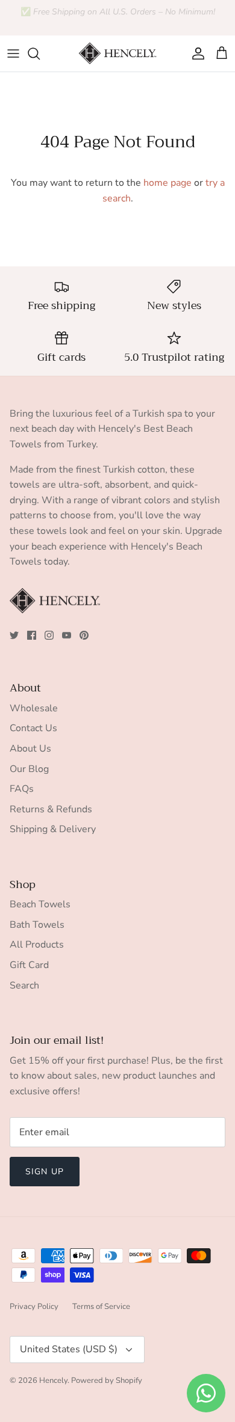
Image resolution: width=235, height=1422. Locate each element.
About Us (30, 748)
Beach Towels (40, 904)
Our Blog (29, 769)
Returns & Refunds (51, 809)
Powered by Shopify (106, 1380)
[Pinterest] (84, 635)
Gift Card (29, 965)
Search (24, 985)
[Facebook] (31, 635)
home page (167, 182)
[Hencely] (117, 53)
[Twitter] (14, 635)
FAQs (22, 788)
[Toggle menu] (13, 53)
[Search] (40, 53)
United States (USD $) (69, 1349)
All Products (37, 944)
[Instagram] (49, 635)
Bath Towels (37, 924)
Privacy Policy (34, 1306)
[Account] (195, 53)
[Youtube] (66, 635)
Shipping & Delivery (53, 829)
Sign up (44, 1171)
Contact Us (33, 728)
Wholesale (34, 708)
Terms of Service (101, 1306)
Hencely (53, 1380)
